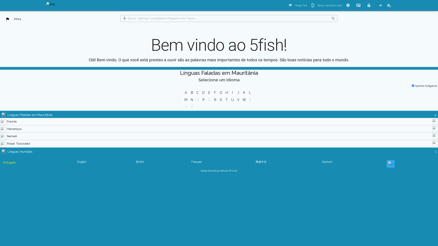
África (17, 19)
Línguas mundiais (20, 151)
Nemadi (12, 136)
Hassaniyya (14, 129)
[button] (125, 18)
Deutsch (327, 161)
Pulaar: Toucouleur (18, 143)
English (81, 161)
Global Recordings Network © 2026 (219, 170)
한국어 (140, 161)
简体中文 (261, 161)
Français (196, 161)
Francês (12, 121)
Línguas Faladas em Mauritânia (30, 115)
